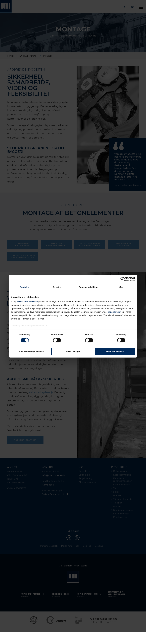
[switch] (57, 340)
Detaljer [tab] (57, 287)
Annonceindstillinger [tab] (89, 287)
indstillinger (114, 312)
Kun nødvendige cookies (31, 351)
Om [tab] (121, 287)
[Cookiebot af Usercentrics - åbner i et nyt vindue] (122, 279)
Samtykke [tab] (25, 287)
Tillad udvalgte (73, 351)
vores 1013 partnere (27, 301)
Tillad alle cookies (115, 351)
